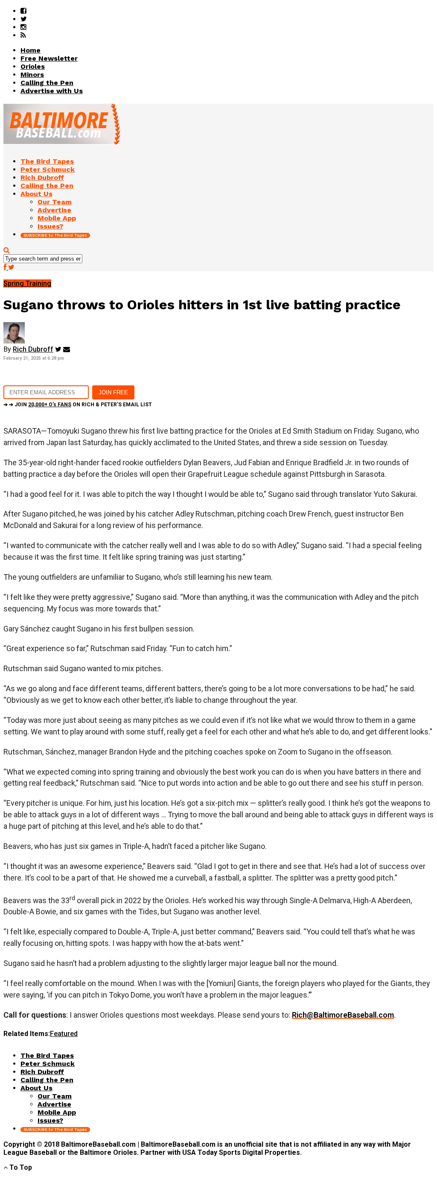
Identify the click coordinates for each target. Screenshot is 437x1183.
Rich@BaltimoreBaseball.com (343, 1014)
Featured (64, 1034)
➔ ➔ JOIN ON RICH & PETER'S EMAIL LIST (77, 405)
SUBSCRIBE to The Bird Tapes (55, 235)
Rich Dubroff (33, 349)
